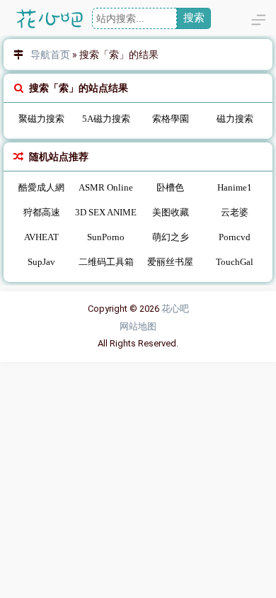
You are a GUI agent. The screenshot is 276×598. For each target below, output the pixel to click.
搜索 (194, 17)
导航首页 (50, 54)
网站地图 (138, 326)
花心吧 (175, 308)
